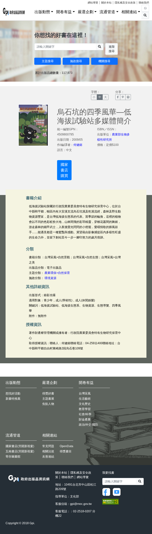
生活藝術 (85, 398)
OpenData (66, 446)
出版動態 (42, 12)
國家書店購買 (64, 170)
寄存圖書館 (13, 456)
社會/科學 (85, 414)
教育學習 (85, 409)
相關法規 (48, 451)
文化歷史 (85, 403)
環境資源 (50, 278)
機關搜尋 (104, 61)
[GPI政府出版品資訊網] (14, 12)
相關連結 (129, 12)
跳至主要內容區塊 (10, 1)
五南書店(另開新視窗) (20, 451)
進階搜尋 (112, 49)
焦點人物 (48, 403)
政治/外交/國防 (88, 424)
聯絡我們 (144, 2)
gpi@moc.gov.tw (81, 503)
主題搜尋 (48, 61)
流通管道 (107, 12)
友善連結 (48, 456)
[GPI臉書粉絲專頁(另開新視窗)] (107, 491)
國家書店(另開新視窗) (20, 446)
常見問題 (48, 446)
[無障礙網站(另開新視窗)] (110, 501)
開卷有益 (64, 12)
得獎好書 (48, 393)
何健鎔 (77, 144)
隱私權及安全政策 (125, 2)
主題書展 (48, 398)
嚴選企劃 (85, 12)
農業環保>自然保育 (57, 272)
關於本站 (106, 2)
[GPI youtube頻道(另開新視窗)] (117, 491)
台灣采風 (85, 393)
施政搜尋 (76, 61)
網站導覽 (93, 2)
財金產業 (85, 419)
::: (30, 11)
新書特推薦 (13, 398)
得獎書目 (66, 451)
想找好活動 (13, 393)
